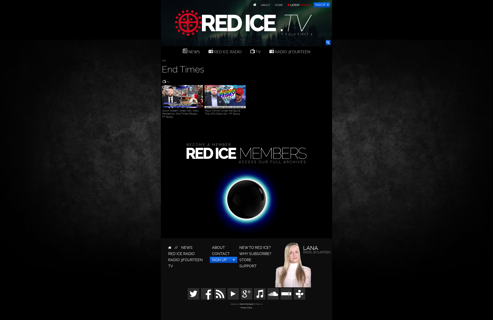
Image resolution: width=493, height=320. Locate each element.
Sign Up (320, 5)
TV (258, 52)
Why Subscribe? (255, 254)
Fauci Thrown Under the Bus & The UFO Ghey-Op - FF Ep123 (222, 112)
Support (248, 266)
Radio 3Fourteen (292, 52)
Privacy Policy (246, 308)
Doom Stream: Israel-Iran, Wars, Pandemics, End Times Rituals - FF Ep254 (180, 113)
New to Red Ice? (255, 247)
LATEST (300, 5)
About (265, 5)
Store (279, 5)
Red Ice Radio (227, 52)
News (193, 52)
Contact (221, 254)
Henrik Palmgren (247, 304)
